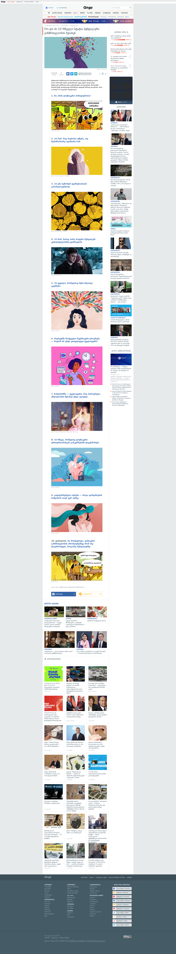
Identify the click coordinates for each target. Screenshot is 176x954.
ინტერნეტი (70, 899)
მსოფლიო (47, 891)
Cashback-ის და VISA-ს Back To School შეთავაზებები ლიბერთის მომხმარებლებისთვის (54, 679)
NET (76, 13)
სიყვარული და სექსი (95, 911)
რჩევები (92, 916)
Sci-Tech (70, 895)
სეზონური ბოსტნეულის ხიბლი (98, 614)
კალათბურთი (70, 917)
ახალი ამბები (10, 1)
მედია (45, 916)
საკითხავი (106, 13)
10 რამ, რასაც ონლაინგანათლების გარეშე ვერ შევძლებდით (98, 767)
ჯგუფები (50, 8)
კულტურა (70, 904)
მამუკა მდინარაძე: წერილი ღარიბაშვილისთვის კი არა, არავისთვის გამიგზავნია (76, 738)
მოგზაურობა (93, 899)
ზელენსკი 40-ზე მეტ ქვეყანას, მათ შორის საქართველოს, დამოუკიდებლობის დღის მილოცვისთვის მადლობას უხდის (76, 679)
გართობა (92, 905)
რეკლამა (124, 13)
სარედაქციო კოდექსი (101, 877)
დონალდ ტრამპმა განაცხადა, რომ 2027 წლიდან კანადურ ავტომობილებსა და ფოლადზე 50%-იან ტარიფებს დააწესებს (121, 335)
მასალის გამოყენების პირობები (117, 877)
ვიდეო (82, 13)
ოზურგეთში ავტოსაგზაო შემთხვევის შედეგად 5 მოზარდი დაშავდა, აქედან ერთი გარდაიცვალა (54, 856)
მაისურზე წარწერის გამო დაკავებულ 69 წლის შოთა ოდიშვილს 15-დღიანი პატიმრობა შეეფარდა (98, 856)
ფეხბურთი (70, 913)
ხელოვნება (70, 906)
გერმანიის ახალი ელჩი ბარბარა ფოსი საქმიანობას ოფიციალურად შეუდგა (76, 708)
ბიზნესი (69, 888)
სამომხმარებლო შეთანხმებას (77, 941)
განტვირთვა (19, 1)
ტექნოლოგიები (71, 897)
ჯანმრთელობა (74, 25)
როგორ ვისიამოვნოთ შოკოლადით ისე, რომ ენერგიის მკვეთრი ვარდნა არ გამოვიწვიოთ (98, 738)
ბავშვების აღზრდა (95, 891)
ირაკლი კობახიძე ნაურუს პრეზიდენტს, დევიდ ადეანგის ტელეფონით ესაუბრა (98, 708)
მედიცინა (92, 888)
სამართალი (47, 911)
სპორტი (70, 911)
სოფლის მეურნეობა (72, 893)
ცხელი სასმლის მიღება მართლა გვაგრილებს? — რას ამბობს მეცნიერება (54, 738)
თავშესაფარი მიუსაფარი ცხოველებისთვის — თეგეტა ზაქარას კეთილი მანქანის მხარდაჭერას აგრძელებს (55, 616)
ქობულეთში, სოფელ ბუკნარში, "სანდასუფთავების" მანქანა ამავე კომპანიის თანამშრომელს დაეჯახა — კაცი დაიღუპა (121, 292)
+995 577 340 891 (64, 937)
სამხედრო (47, 897)
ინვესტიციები (63, 8)
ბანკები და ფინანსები (72, 886)
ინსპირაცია (93, 914)
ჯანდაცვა (46, 905)
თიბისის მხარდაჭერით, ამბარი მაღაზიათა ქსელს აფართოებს (121, 314)
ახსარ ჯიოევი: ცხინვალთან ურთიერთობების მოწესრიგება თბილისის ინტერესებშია (120, 403)
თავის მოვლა (93, 893)
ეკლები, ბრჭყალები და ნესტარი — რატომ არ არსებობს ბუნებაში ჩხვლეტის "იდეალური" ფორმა (76, 767)
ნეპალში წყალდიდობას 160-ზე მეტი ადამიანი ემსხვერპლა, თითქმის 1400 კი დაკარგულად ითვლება (121, 176)
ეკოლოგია (47, 901)
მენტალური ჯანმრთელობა (76, 587)
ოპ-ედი (89, 13)
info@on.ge (54, 937)
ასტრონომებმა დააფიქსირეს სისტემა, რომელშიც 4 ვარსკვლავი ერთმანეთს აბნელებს (121, 398)
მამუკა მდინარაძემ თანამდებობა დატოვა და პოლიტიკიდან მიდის (54, 767)
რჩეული (116, 13)
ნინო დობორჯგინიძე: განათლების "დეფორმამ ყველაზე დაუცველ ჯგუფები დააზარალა (121, 269)
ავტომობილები (94, 901)
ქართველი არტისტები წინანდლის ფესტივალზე (54, 797)
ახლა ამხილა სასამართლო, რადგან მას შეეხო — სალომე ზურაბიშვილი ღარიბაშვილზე (93, 642)
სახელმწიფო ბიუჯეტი (72, 891)
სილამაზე (92, 897)
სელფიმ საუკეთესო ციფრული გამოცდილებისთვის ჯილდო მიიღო (121, 226)
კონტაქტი (129, 877)
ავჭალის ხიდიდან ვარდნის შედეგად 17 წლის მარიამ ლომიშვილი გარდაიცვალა (121, 392)
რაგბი (68, 915)
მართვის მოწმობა (29, 1)
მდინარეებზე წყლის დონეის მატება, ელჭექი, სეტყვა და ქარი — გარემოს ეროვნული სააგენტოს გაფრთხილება (76, 856)
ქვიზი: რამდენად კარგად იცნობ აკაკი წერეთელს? (76, 826)
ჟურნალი (67, 13)
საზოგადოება (112, 16)
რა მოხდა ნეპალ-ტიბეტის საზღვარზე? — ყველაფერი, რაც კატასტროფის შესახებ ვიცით (98, 679)
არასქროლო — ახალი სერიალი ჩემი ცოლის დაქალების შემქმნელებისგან (60, 642)
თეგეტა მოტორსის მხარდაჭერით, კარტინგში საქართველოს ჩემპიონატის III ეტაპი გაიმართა (76, 616)
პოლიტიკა (103, 16)
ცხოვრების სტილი (96, 895)
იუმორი (92, 907)
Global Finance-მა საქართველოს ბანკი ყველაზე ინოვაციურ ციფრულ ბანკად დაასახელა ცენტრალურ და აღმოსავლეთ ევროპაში (121, 386)
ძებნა (37, 1)
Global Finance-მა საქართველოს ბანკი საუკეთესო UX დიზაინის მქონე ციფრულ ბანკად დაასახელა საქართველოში (54, 708)
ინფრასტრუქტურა (49, 914)
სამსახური (92, 909)
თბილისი (46, 907)
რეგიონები (47, 909)
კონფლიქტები (48, 895)
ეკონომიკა (120, 16)
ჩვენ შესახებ (84, 877)
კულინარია (93, 903)
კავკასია (46, 893)
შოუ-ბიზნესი (70, 908)
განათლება (47, 903)
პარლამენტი (47, 886)
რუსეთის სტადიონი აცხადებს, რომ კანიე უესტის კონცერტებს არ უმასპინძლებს (121, 247)
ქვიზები (97, 13)
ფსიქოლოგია (64, 25)
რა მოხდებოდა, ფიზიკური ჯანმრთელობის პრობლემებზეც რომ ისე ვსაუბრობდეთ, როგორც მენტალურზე (73, 544)
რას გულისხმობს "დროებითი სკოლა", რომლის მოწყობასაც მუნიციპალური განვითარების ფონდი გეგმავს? (98, 797)
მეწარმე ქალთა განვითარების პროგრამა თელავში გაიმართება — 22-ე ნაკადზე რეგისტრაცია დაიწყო (54, 826)
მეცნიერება (70, 901)
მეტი (126, 16)
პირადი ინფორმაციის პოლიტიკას (96, 941)
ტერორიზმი (47, 888)
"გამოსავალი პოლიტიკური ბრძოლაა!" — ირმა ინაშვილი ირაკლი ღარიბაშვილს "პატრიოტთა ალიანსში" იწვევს (121, 121)
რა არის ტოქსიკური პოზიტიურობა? (72, 96)
